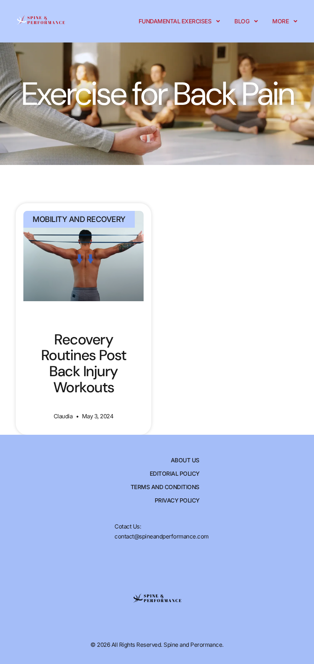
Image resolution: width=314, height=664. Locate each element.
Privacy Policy (177, 500)
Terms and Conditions (165, 487)
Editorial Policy (175, 473)
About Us (185, 460)
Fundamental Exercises (175, 21)
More (280, 21)
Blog (241, 21)
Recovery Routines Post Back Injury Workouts (83, 363)
